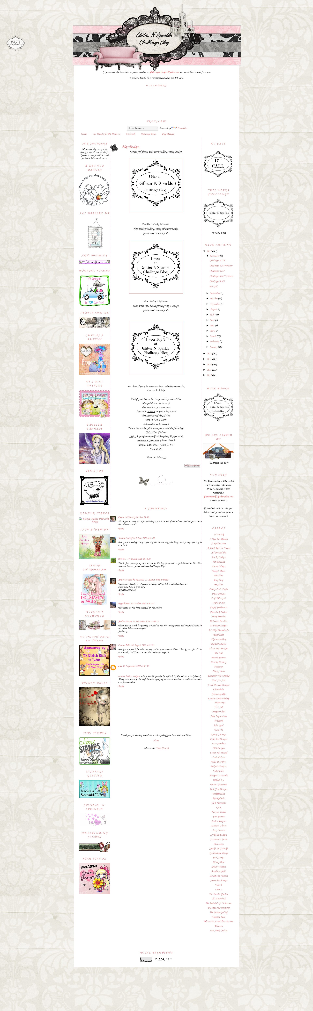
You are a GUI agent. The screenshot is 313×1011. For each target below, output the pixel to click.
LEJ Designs (218, 748)
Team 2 (218, 889)
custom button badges (128, 676)
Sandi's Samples (218, 821)
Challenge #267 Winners (221, 276)
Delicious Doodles (218, 621)
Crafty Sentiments (218, 607)
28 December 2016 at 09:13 (145, 621)
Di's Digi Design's (218, 625)
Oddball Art (218, 780)
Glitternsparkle (218, 694)
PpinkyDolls (218, 798)
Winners (219, 926)
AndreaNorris (125, 621)
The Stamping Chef (218, 912)
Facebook (130, 134)
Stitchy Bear (218, 862)
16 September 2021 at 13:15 (136, 666)
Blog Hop (218, 580)
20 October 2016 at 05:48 (142, 603)
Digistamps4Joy (218, 639)
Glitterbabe (218, 689)
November (215, 293)
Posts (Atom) (162, 748)
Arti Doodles (218, 561)
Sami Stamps (218, 816)
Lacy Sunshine (218, 743)
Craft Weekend (218, 598)
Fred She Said (218, 680)
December (215, 256)
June (212, 320)
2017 (209, 251)
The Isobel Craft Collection (218, 903)
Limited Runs (218, 757)
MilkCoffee (218, 771)
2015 (209, 359)
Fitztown (218, 666)
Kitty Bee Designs (218, 739)
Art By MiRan (218, 557)
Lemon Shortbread (218, 752)
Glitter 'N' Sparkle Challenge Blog (153, 38)
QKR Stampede (218, 803)
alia (120, 666)
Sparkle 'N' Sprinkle (218, 848)
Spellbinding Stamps (218, 853)
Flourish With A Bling (218, 675)
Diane (121, 517)
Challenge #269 (216, 271)
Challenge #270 (216, 260)
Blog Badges (168, 134)
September (215, 304)
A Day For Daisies (218, 539)
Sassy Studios (218, 830)
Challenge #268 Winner (220, 265)
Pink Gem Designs (218, 789)
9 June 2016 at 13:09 (145, 538)
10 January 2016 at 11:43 (137, 517)
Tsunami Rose (218, 917)
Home (84, 134)
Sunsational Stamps (218, 876)
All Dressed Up (218, 552)
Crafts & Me (218, 603)
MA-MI (122, 559)
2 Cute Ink (218, 534)
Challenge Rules (148, 134)
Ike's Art (218, 707)
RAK (218, 807)
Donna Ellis (124, 645)
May (212, 325)
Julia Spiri (218, 725)
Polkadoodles (218, 793)
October (214, 298)
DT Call (213, 286)
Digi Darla (218, 634)
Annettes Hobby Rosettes (131, 579)
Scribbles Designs (218, 834)
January (214, 347)
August (213, 309)
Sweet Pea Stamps (218, 880)
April (213, 331)
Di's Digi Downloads (218, 630)
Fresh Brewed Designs (218, 685)
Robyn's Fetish (218, 812)
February (214, 341)
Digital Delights (218, 644)
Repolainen (123, 603)
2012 (209, 375)
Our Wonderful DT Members (106, 134)
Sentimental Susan (218, 839)
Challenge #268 (216, 281)
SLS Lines (218, 844)
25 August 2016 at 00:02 (156, 579)
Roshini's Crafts (126, 538)
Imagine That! (218, 711)
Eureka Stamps (218, 657)
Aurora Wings (218, 566)
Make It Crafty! (218, 761)
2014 (209, 364)
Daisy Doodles (218, 616)
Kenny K (218, 730)
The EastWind (218, 898)
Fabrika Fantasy (218, 662)
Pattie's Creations (218, 784)
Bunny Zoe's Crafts (218, 589)
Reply (121, 528)
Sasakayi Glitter (218, 825)
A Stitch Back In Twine (218, 548)
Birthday (218, 575)
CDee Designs (218, 593)
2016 (209, 353)
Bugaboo (218, 584)
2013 (209, 369)
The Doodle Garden (218, 894)
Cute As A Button (218, 612)
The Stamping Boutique (218, 907)
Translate (182, 128)
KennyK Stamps (218, 734)
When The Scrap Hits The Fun (218, 921)
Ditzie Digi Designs (218, 648)
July (212, 314)
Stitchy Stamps (218, 866)
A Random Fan (218, 543)
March (213, 336)
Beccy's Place (218, 571)
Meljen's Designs (218, 766)
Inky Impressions (218, 716)
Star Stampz (218, 857)
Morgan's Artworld (218, 775)
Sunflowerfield (218, 871)
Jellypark (218, 720)
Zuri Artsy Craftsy (218, 930)
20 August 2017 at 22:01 (142, 645)
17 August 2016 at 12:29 (138, 559)
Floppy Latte (218, 671)
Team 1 (218, 885)
